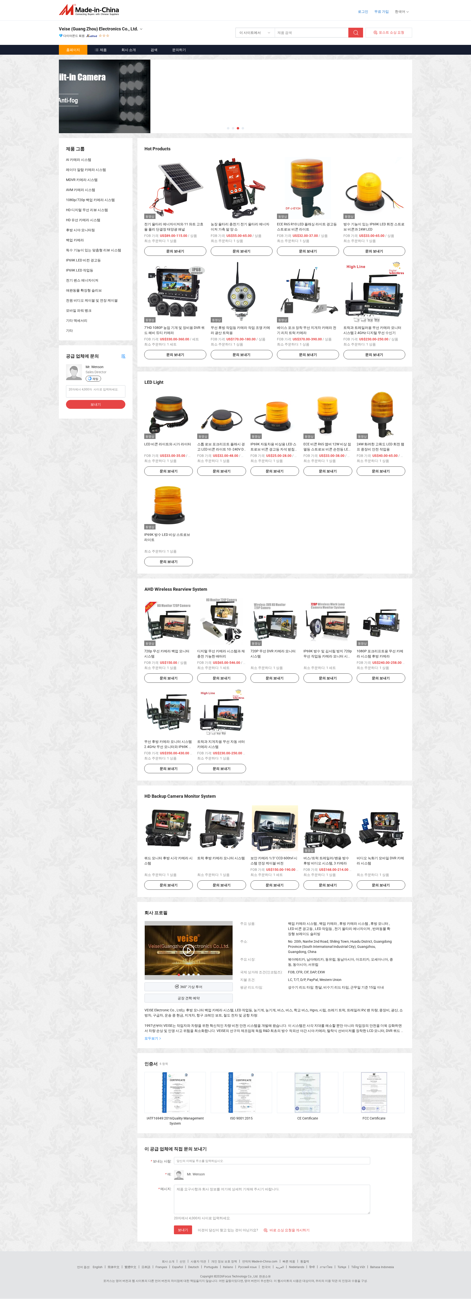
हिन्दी (312, 1267)
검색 (154, 49)
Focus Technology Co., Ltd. (240, 1276)
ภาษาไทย (326, 1267)
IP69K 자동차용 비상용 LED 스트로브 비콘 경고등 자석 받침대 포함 (274, 449)
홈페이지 (73, 49)
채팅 (95, 379)
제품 (103, 49)
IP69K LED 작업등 (79, 270)
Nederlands (296, 1267)
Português (211, 1267)
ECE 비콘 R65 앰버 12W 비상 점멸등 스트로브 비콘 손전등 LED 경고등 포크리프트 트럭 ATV (327, 449)
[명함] (123, 356)
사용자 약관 (198, 1261)
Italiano (228, 1267)
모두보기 (151, 1038)
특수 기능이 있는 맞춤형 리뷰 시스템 (93, 250)
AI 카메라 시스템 (78, 159)
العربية (280, 1267)
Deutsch (193, 1267)
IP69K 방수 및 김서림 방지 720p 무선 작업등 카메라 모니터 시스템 (327, 656)
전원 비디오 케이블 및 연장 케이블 (92, 300)
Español (177, 1267)
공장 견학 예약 (189, 998)
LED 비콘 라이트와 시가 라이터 (167, 444)
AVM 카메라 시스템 (80, 189)
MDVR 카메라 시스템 (82, 179)
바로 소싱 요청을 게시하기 (287, 1230)
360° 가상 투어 (191, 986)
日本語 (146, 1267)
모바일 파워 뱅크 (79, 310)
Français (161, 1267)
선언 (182, 1261)
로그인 (363, 11)
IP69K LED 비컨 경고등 (83, 260)
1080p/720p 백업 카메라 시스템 (90, 199)
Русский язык (247, 1267)
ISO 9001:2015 (241, 1118)
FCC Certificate (374, 1118)
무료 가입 (381, 11)
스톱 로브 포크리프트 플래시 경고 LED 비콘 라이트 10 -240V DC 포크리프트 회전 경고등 (221, 449)
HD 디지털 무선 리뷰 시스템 (87, 209)
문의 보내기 (175, 251)
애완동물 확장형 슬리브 (84, 290)
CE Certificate (307, 1118)
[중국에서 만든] (90, 9)
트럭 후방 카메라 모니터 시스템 (221, 858)
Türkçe (342, 1267)
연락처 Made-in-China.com (259, 1261)
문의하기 (179, 49)
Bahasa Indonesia (382, 1267)
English (98, 1267)
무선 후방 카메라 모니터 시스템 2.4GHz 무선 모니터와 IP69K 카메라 (168, 746)
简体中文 (113, 1267)
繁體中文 (130, 1267)
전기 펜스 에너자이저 (82, 280)
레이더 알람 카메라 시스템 (86, 169)
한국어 (266, 1267)
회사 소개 (128, 49)
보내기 (183, 1229)
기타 (69, 330)
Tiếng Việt (358, 1267)
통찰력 (304, 1261)
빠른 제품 (289, 1261)
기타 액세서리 (76, 320)
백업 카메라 (75, 240)
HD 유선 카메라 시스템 (83, 220)
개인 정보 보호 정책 (224, 1261)
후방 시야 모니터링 (80, 230)
